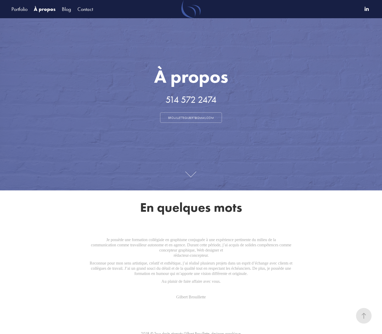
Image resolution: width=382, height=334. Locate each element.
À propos (45, 9)
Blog (66, 9)
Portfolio (19, 9)
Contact (85, 9)
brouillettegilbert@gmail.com (191, 118)
